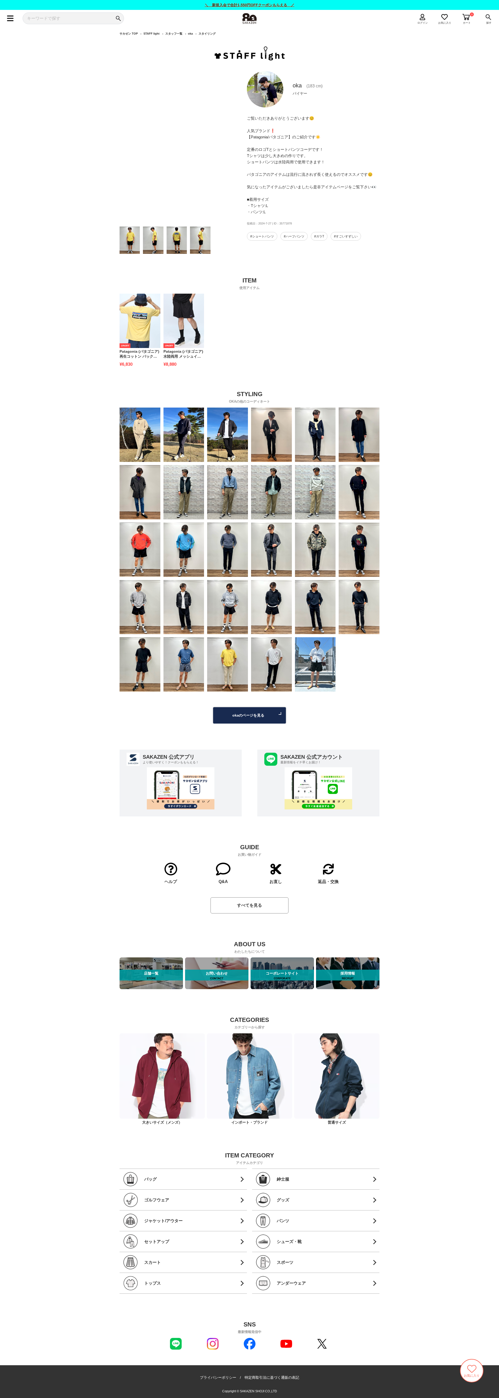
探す (488, 22)
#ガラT (319, 236)
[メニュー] (10, 18)
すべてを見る (249, 905)
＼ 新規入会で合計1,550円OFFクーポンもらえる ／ (249, 5)
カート (467, 22)
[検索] (118, 18)
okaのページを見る (248, 715)
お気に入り (444, 22)
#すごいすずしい (346, 236)
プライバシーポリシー (218, 1377)
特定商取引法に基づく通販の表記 (272, 1377)
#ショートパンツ (262, 236)
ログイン (422, 22)
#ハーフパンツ (294, 236)
